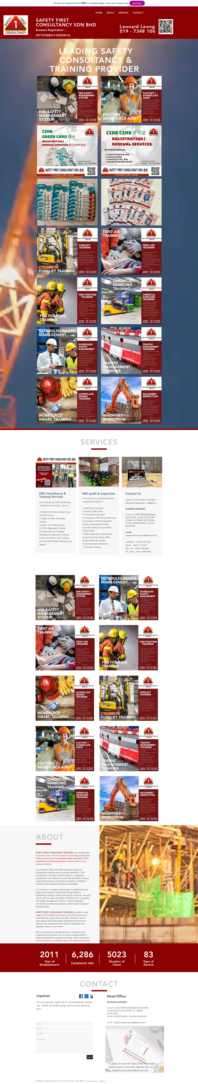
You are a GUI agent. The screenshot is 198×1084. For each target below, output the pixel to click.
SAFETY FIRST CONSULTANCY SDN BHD (66, 22)
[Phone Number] (92, 996)
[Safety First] (81, 996)
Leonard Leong (137, 26)
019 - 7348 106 (137, 31)
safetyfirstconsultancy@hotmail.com (141, 535)
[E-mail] (86, 996)
